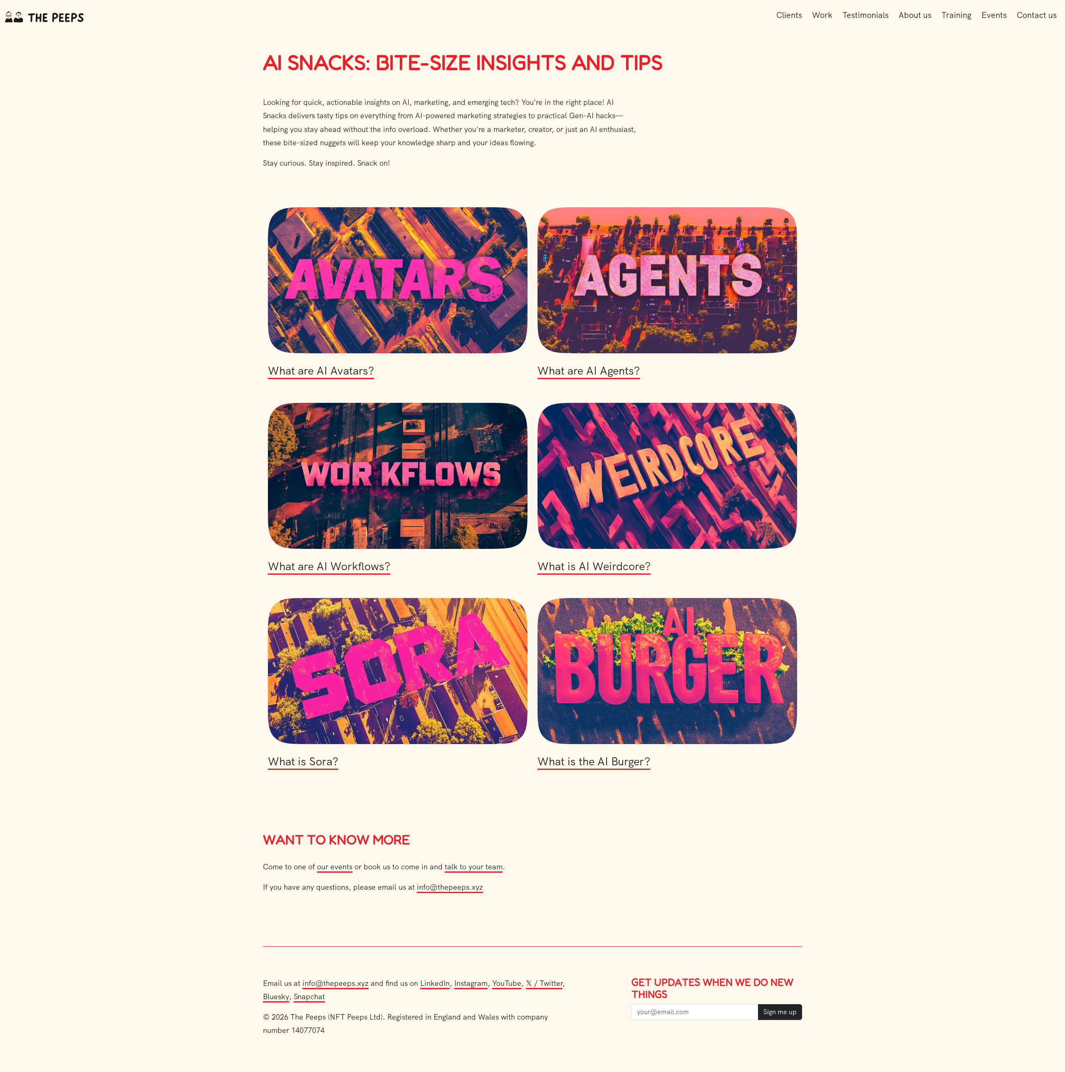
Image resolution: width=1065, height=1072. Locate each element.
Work (822, 15)
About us (915, 15)
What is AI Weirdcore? (594, 566)
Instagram (471, 983)
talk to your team (474, 866)
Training (956, 15)
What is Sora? (303, 761)
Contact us (1037, 15)
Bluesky (276, 996)
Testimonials (865, 15)
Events (994, 15)
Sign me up (780, 1011)
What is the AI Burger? (593, 761)
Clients (789, 15)
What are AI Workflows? (329, 566)
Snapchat (309, 996)
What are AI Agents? (588, 370)
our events (334, 866)
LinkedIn (435, 983)
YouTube (506, 983)
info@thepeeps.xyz (450, 887)
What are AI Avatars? (321, 370)
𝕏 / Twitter (544, 983)
